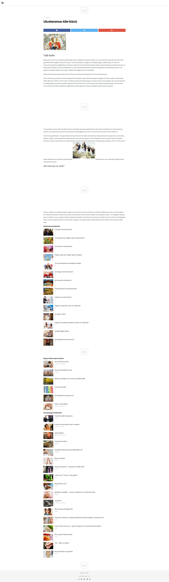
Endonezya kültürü (61, 441)
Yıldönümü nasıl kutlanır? (63, 297)
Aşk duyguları (59, 433)
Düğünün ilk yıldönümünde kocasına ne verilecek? (72, 323)
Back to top (84, 573)
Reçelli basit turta (61, 484)
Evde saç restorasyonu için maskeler (67, 424)
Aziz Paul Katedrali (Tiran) (63, 370)
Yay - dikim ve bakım (62, 543)
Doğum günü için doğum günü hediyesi (68, 255)
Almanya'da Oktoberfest (63, 280)
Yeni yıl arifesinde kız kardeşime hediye (68, 263)
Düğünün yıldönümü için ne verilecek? (68, 306)
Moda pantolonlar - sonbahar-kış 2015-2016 (69, 467)
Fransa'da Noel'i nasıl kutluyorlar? (66, 289)
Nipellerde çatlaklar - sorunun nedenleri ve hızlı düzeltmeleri (75, 492)
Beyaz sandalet (60, 458)
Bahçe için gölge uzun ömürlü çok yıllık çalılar (70, 379)
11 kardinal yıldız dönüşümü (64, 416)
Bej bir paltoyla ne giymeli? (64, 551)
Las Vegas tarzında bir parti (64, 272)
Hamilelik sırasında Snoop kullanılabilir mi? (69, 450)
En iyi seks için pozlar (62, 362)
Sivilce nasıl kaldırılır (61, 404)
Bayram (48, 17)
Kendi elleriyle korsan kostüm (64, 340)
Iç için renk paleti (60, 387)
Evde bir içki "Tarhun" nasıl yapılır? (66, 475)
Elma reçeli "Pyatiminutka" (63, 534)
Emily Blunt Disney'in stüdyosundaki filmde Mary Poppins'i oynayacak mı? (79, 518)
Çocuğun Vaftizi (60, 314)
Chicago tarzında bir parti (63, 229)
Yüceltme (58, 501)
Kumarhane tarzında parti (63, 246)
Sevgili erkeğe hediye (62, 331)
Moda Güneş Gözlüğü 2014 (64, 509)
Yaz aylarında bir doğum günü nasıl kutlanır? (70, 238)
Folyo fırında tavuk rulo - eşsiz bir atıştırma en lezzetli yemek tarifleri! (78, 526)
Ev (44, 17)
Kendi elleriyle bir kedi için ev (64, 396)
